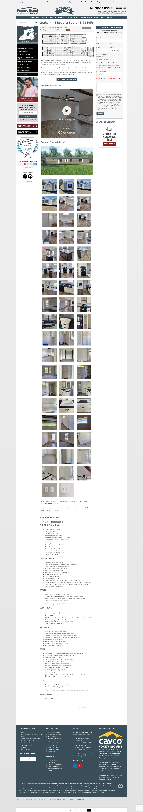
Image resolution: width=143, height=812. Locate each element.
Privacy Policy (104, 108)
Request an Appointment (25, 58)
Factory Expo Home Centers (24, 2)
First (97, 43)
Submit (100, 114)
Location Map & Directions (82, 749)
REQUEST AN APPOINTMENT (67, 80)
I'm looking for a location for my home (109, 67)
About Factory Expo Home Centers (30, 738)
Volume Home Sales (23, 71)
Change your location (84, 756)
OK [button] (89, 810)
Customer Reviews (26, 745)
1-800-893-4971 (120, 8)
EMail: (76, 740)
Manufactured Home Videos (29, 743)
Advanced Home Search (25, 61)
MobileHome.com (52, 771)
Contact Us (24, 747)
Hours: (77, 743)
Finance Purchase (103, 59)
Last (111, 43)
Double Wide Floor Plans (25, 48)
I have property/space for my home (108, 65)
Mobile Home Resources (54, 766)
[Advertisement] (83, 713)
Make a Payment (25, 749)
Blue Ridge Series (45, 30)
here (115, 110)
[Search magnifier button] (36, 22)
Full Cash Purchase (103, 57)
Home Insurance (52, 760)
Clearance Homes (23, 51)
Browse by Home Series (24, 55)
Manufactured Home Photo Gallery (31, 741)
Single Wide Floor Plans (25, 45)
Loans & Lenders (52, 762)
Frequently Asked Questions (55, 764)
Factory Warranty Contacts (55, 768)
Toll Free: (77, 738)
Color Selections (23, 64)
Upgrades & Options (24, 67)
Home (23, 732)
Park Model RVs (22, 74)
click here (103, 78)
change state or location (119, 2)
